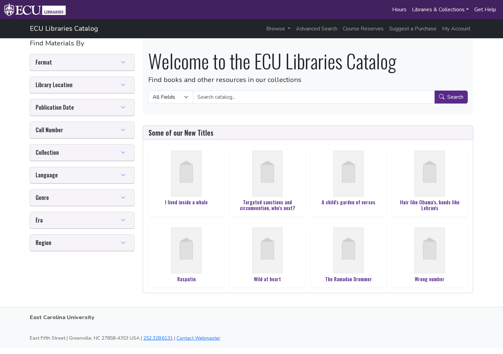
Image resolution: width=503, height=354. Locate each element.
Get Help (485, 9)
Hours (399, 9)
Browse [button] (276, 28)
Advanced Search (316, 28)
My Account (456, 28)
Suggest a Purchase (413, 28)
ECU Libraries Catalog (64, 28)
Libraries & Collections (438, 9)
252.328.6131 (158, 338)
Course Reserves (363, 28)
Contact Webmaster (198, 338)
